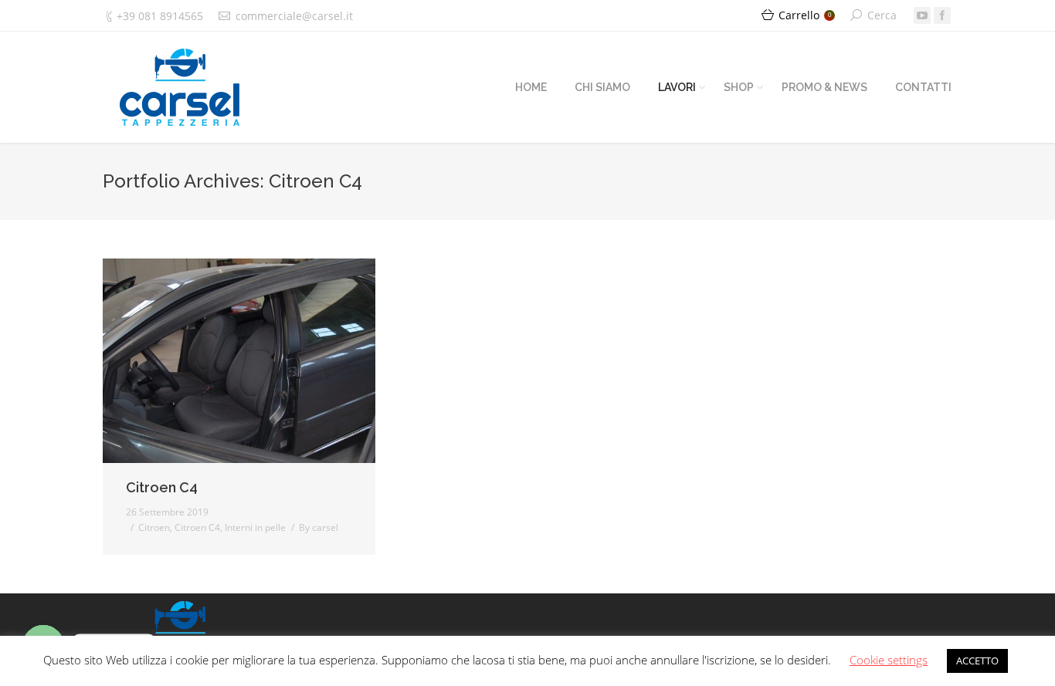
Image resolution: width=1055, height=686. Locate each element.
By (318, 527)
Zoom (219, 361)
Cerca (882, 15)
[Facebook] (942, 15)
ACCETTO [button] (977, 660)
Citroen (154, 527)
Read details (260, 361)
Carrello (805, 15)
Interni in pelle (255, 527)
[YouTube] (922, 15)
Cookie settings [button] (889, 659)
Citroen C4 (162, 487)
